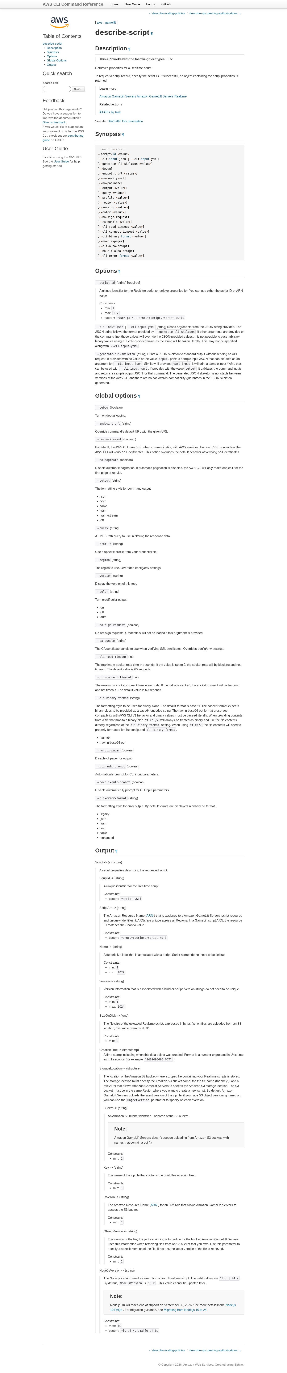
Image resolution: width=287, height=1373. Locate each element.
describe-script (52, 43)
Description (54, 47)
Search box (50, 82)
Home (114, 4)
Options (52, 56)
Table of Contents (62, 36)
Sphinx (239, 1364)
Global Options (57, 60)
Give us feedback (54, 122)
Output (51, 64)
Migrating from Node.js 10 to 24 (185, 1310)
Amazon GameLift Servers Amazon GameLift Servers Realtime (143, 96)
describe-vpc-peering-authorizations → (215, 13)
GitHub (166, 4)
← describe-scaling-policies (167, 13)
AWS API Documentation (126, 121)
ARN (149, 915)
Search (78, 89)
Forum (150, 4)
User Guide (132, 4)
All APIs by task (110, 112)
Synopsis (53, 52)
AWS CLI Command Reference (73, 4)
